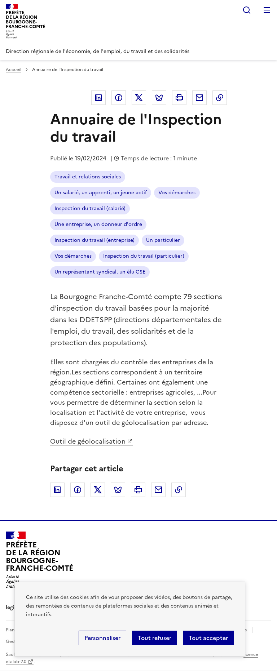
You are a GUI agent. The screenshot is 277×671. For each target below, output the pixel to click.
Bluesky (159, 97)
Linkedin (98, 97)
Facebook (118, 97)
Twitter (139, 97)
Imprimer (179, 97)
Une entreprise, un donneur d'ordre (98, 224)
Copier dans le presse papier (219, 97)
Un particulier (163, 240)
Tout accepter (208, 638)
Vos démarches (176, 192)
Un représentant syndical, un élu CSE (99, 272)
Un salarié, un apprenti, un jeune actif (100, 192)
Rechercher (246, 10)
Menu (267, 10)
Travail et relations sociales (87, 177)
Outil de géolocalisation (88, 441)
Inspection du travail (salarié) (90, 208)
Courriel (199, 97)
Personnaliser (102, 638)
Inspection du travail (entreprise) (94, 240)
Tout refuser (154, 638)
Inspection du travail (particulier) (143, 256)
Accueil (13, 69)
